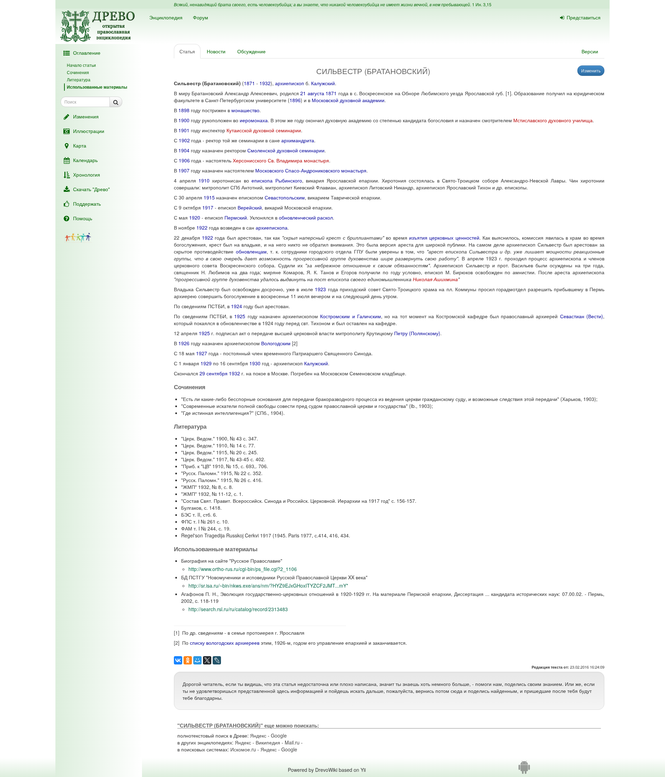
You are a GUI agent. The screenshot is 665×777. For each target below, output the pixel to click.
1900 (183, 120)
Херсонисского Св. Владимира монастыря (281, 160)
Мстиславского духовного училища (553, 120)
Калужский (323, 83)
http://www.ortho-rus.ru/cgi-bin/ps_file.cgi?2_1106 (242, 568)
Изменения (86, 116)
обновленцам (251, 251)
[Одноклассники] (188, 660)
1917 (207, 207)
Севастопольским (285, 197)
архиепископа (271, 227)
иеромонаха (254, 120)
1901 (183, 130)
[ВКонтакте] (178, 660)
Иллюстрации (88, 130)
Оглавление (86, 52)
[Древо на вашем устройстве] (524, 769)
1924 (236, 306)
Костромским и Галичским (350, 316)
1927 (201, 353)
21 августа (312, 93)
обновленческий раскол (306, 217)
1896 (295, 100)
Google (279, 735)
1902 (184, 140)
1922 (201, 227)
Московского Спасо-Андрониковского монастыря (310, 170)
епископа (262, 180)
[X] (207, 660)
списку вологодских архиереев (224, 642)
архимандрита (297, 140)
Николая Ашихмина (435, 279)
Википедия (268, 742)
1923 (320, 289)
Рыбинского (288, 180)
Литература (78, 79)
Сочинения (78, 72)
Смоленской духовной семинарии (286, 150)
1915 (209, 197)
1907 (183, 170)
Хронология (86, 174)
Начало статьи (81, 65)
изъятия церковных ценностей (444, 237)
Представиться (584, 17)
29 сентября (214, 373)
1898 (183, 110)
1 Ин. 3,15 (481, 4)
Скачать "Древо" (91, 189)
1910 (204, 180)
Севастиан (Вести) (581, 316)
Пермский (235, 217)
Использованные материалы (97, 87)
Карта (79, 145)
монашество (245, 110)
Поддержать (87, 203)
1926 (183, 343)
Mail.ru (292, 742)
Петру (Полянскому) (417, 333)
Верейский (250, 207)
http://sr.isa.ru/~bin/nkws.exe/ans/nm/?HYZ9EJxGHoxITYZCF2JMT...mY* (268, 585)
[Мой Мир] (197, 660)
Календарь (85, 160)
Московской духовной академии (348, 100)
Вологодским (276, 343)
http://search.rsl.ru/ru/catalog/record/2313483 (238, 609)
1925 (239, 316)
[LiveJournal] (217, 660)
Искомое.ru (243, 749)
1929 (206, 363)
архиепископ (289, 83)
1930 (254, 363)
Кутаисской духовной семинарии (264, 130)
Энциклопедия (166, 17)
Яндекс (258, 735)
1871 (249, 83)
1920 (194, 217)
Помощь (82, 218)
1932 (265, 83)
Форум (200, 17)
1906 (184, 160)
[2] (295, 343)
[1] (508, 93)
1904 (183, 150)
